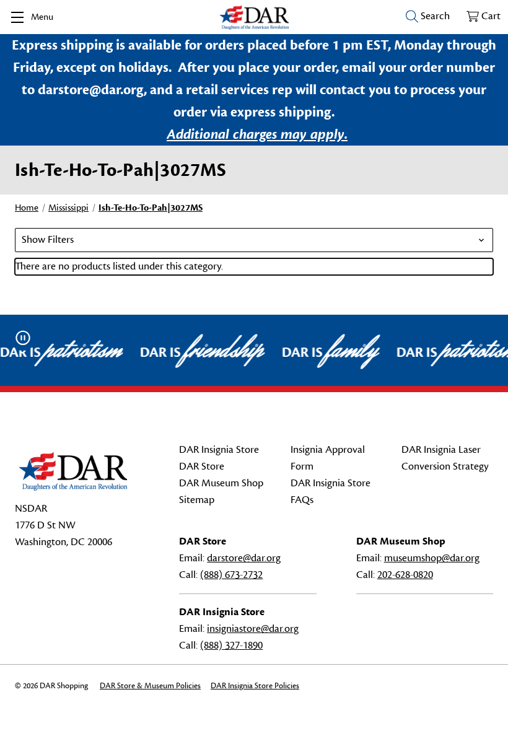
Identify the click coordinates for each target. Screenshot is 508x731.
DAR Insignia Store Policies (255, 686)
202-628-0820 (405, 575)
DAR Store (201, 466)
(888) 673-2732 (231, 575)
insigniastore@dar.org (253, 629)
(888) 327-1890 (231, 645)
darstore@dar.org (244, 558)
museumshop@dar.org (432, 558)
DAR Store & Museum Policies (150, 686)
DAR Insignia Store (219, 450)
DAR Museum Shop (221, 483)
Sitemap (196, 500)
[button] (254, 240)
